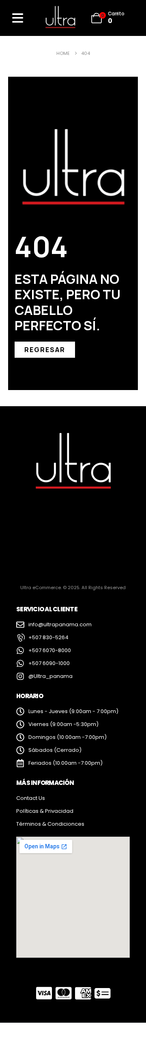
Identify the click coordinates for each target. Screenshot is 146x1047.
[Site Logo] (60, 18)
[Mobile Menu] (17, 18)
